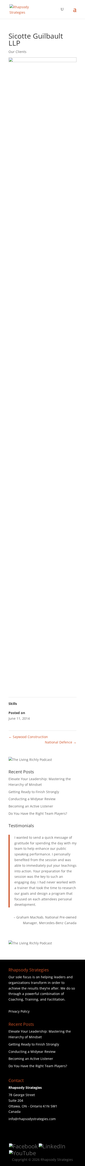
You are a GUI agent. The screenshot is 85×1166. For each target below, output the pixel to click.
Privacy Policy (19, 1011)
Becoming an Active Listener (30, 806)
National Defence (60, 742)
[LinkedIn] (52, 1146)
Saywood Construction (28, 737)
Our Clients (17, 51)
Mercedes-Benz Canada (57, 923)
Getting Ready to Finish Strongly (33, 792)
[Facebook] (23, 1146)
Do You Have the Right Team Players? (37, 813)
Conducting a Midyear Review (31, 799)
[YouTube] (22, 1153)
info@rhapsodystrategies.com (32, 1119)
